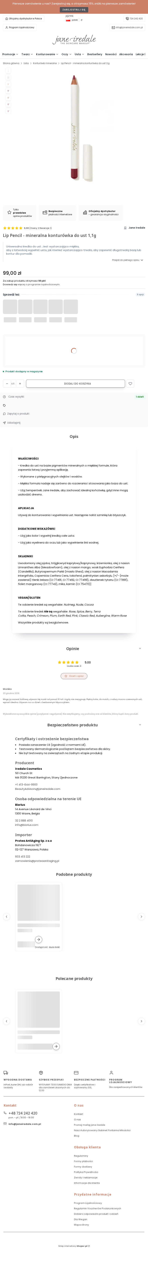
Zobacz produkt (38, 939)
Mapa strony (81, 1224)
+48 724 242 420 (22, 1113)
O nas (77, 1119)
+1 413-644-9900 (26, 784)
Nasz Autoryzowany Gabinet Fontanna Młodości (102, 1130)
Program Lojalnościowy (88, 1203)
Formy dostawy (83, 1166)
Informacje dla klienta (87, 1183)
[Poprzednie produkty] (6, 916)
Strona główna (11, 63)
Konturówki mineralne (45, 63)
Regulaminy (81, 1156)
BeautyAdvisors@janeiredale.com (37, 789)
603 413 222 (22, 856)
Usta (26, 63)
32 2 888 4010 (24, 820)
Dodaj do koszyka (77, 383)
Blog (76, 1135)
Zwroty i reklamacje (85, 1177)
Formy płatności (83, 1161)
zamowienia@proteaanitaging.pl (37, 861)
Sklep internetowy (72, 1246)
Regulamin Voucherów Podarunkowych (97, 1208)
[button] (130, 384)
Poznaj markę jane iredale (89, 1125)
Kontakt (78, 1114)
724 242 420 (136, 18)
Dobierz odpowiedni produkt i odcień (96, 1214)
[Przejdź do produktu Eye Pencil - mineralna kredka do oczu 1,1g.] (39, 906)
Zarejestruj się (74, 9)
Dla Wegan (80, 1219)
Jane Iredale (137, 228)
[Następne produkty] (141, 916)
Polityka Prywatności (86, 1172)
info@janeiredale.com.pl (129, 27)
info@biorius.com (26, 825)
